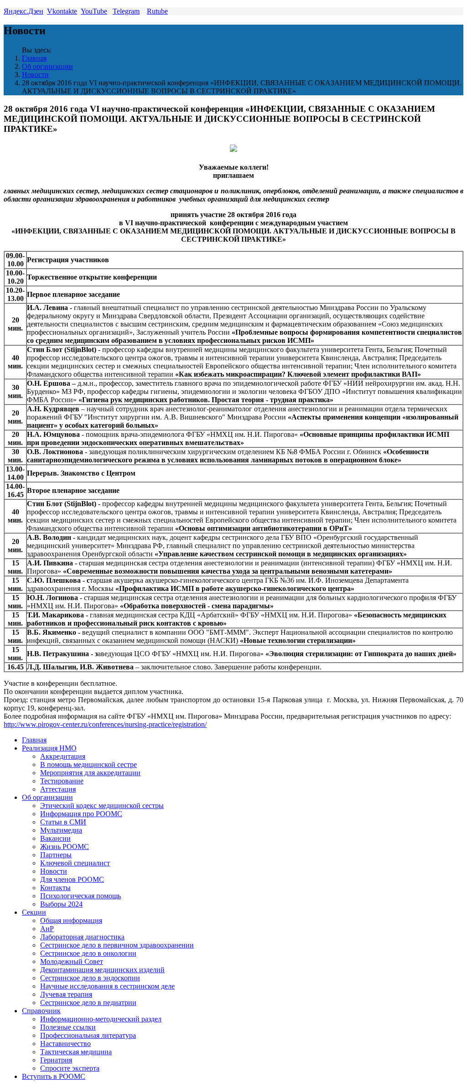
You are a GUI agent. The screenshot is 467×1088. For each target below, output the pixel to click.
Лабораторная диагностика (82, 937)
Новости (35, 74)
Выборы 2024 (61, 904)
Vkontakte (62, 11)
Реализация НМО (49, 748)
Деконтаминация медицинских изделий (102, 970)
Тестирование (61, 781)
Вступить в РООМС (53, 1076)
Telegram (126, 11)
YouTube (94, 11)
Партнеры (56, 855)
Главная (34, 58)
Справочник (41, 1011)
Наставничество (65, 1043)
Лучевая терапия (66, 994)
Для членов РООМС (72, 879)
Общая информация (71, 920)
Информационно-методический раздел (100, 1019)
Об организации (47, 66)
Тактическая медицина (76, 1052)
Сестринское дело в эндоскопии (90, 978)
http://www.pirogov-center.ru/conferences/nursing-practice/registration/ (105, 724)
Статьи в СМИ (63, 822)
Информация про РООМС (81, 814)
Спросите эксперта (69, 1068)
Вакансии (55, 838)
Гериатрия (56, 1060)
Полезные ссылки (68, 1027)
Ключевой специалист (75, 863)
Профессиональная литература (88, 1035)
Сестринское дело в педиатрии (88, 1002)
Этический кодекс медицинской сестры (102, 805)
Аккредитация (62, 756)
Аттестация (58, 789)
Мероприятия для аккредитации (90, 773)
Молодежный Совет (71, 961)
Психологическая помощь (80, 896)
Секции (34, 912)
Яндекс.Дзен (23, 11)
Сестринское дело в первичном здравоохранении (117, 945)
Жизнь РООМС (64, 846)
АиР (47, 929)
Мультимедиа (61, 830)
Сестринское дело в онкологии (88, 953)
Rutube (157, 11)
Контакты (55, 887)
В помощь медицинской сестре (88, 764)
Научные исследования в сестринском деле (107, 986)
